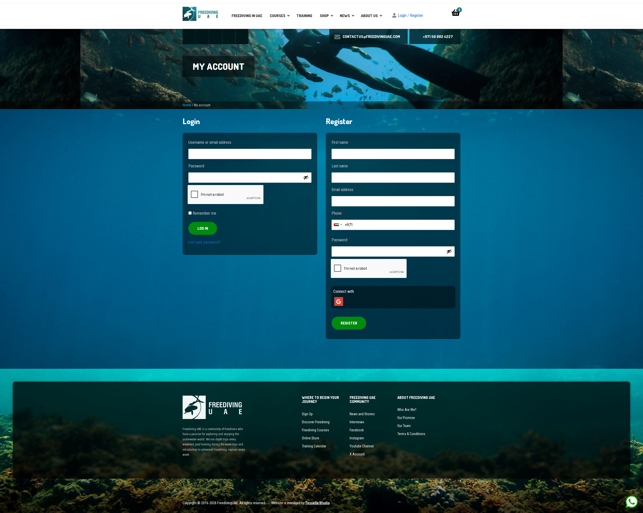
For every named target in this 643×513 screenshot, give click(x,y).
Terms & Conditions (411, 434)
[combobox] (337, 225)
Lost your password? (204, 242)
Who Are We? (406, 410)
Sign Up (307, 414)
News (345, 15)
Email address (344, 189)
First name (341, 142)
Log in (202, 228)
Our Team (404, 426)
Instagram (357, 438)
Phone (337, 213)
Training (304, 15)
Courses (277, 15)
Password (197, 166)
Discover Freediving (316, 422)
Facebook (357, 430)
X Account (357, 454)
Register (349, 323)
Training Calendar (314, 446)
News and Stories (362, 414)
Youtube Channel (362, 446)
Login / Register (410, 15)
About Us (369, 15)
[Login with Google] (338, 302)
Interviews (357, 422)
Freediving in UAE (247, 15)
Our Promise (406, 418)
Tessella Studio (317, 503)
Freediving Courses (315, 430)
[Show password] (306, 177)
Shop (324, 15)
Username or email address (211, 142)
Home (187, 105)
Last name (341, 166)
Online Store (310, 438)
